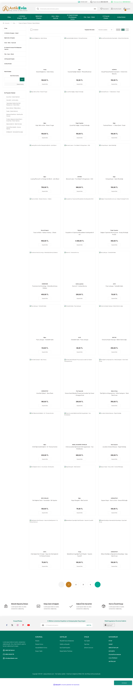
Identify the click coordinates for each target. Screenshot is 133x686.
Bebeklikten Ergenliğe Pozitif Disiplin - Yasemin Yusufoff (79, 555)
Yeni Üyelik (87, 640)
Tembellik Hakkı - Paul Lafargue (79, 339)
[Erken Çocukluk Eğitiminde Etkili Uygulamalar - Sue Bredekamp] (79, 427)
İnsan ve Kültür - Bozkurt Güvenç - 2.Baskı (44, 232)
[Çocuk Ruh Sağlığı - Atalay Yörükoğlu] (79, 106)
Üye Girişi (86, 644)
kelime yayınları (79, 283)
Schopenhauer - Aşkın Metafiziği (114, 179)
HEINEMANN (45, 283)
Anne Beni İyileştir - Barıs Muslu (44, 393)
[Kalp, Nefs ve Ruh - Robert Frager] (45, 106)
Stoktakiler (35, 29)
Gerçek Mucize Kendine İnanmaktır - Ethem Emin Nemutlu (114, 72)
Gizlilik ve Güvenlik (64, 644)
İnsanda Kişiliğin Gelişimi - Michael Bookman (79, 71)
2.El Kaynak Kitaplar (9, 58)
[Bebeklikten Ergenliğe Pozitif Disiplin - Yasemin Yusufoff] (79, 534)
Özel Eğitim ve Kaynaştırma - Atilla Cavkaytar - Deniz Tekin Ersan (114, 394)
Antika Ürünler (8, 63)
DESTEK (114, 337)
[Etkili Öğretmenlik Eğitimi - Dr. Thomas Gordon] (45, 427)
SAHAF (111, 644)
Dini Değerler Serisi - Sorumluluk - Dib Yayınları (44, 500)
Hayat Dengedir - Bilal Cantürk (79, 500)
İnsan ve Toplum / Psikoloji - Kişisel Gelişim (29, 23)
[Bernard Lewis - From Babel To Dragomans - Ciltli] (79, 159)
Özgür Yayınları (79, 123)
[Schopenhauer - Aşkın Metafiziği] (114, 159)
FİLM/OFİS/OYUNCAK (115, 654)
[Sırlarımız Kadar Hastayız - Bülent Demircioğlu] (114, 320)
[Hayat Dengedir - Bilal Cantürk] (79, 481)
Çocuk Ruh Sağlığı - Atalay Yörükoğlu (79, 125)
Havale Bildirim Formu (41, 647)
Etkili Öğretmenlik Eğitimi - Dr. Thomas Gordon (44, 447)
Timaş (44, 69)
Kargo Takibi (38, 651)
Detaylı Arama (20, 84)
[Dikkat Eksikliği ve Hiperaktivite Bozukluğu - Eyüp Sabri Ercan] (114, 534)
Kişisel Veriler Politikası (66, 651)
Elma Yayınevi (114, 444)
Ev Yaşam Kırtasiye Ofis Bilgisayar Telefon (13, 48)
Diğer (79, 69)
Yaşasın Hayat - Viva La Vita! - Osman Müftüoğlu (114, 500)
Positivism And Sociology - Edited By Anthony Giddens (44, 287)
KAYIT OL (89, 625)
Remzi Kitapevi (45, 230)
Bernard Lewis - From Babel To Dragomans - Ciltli (79, 179)
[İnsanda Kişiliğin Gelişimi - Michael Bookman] (79, 52)
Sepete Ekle (45, 84)
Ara (22, 79)
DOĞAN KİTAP (44, 391)
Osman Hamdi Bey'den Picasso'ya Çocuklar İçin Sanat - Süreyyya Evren (79, 394)
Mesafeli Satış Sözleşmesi (67, 640)
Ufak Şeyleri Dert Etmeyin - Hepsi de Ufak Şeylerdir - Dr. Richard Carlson (45, 555)
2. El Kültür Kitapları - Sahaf (11, 33)
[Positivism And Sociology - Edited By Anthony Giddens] (45, 267)
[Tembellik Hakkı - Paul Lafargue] (79, 320)
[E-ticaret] (66, 685)
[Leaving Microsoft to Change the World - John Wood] (45, 159)
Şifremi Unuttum (88, 647)
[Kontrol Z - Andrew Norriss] (79, 267)
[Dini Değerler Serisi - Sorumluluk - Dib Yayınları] (45, 481)
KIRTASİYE (112, 651)
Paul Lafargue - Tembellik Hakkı (114, 286)
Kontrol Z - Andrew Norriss (79, 286)
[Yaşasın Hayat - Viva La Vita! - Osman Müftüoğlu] (114, 481)
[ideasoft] (57, 685)
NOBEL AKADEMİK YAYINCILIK (79, 444)
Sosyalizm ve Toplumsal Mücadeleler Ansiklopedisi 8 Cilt (80, 233)
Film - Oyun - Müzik (9, 54)
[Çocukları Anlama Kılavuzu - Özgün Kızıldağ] (114, 427)
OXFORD (79, 176)
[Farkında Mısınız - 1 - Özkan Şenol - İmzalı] (114, 106)
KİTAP (110, 640)
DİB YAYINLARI (44, 498)
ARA (95, 8)
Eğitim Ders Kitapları (9, 37)
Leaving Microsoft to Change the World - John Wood (44, 179)
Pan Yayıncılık (79, 391)
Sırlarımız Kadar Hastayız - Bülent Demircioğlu (114, 339)
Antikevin (124, 683)
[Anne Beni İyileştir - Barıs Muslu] (45, 374)
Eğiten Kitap (114, 391)
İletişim (79, 230)
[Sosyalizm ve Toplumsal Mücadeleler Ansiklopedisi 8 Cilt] (79, 213)
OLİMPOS (114, 69)
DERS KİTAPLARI (113, 647)
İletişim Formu (39, 644)
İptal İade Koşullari (65, 647)
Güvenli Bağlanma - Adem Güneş (45, 71)
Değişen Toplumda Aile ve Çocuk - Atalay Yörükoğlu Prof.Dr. (114, 233)
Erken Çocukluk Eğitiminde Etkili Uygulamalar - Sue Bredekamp (79, 448)
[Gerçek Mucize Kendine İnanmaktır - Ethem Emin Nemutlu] (114, 52)
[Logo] (17, 9)
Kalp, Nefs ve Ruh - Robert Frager (45, 125)
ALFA (114, 283)
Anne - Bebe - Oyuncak (10, 42)
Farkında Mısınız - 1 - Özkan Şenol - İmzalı (114, 125)
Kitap (5, 28)
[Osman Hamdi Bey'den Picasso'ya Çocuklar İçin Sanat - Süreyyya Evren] (79, 374)
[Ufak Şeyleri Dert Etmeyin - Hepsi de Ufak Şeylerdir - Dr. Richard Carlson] (45, 534)
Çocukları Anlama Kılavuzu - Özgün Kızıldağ (114, 447)
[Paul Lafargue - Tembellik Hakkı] (114, 267)
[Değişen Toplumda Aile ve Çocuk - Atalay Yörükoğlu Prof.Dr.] (114, 213)
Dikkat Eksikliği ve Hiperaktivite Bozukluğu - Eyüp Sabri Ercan (114, 555)
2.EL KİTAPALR (113, 658)
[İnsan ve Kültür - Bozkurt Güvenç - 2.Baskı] (45, 213)
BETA (44, 551)
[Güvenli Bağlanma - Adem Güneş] (45, 52)
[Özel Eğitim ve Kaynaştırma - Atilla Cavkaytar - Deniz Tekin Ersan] (114, 374)
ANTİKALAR (112, 661)
